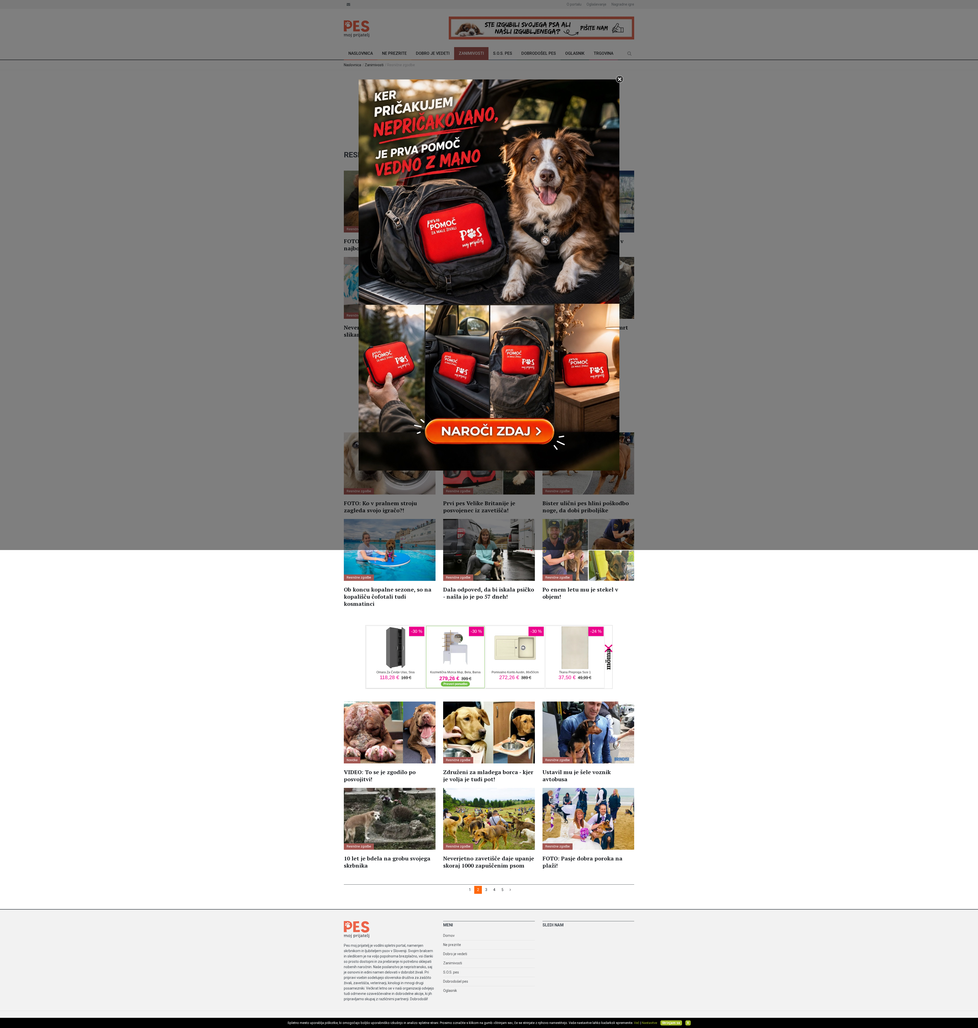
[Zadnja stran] (510, 890)
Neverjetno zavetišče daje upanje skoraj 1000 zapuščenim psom (488, 862)
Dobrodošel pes (455, 981)
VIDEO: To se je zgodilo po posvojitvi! (380, 775)
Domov (449, 936)
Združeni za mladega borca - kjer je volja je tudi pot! (488, 775)
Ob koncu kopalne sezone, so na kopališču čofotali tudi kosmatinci (387, 596)
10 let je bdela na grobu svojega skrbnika (387, 862)
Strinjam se (671, 1023)
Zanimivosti (452, 963)
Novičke (352, 760)
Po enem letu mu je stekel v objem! (580, 593)
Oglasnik (450, 991)
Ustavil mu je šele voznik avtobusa (576, 775)
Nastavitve (649, 1023)
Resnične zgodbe (359, 577)
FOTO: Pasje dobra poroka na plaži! (582, 862)
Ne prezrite (452, 945)
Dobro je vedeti (455, 954)
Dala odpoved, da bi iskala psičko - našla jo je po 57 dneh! (488, 593)
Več (637, 1023)
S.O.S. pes (451, 972)
